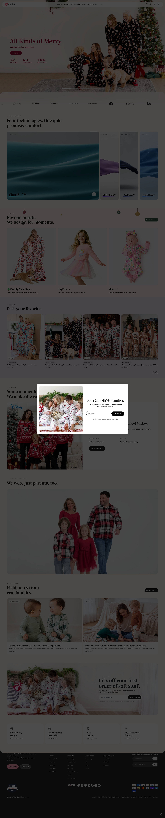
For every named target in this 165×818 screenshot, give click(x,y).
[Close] (125, 386)
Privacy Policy (114, 419)
